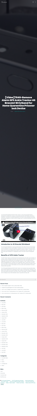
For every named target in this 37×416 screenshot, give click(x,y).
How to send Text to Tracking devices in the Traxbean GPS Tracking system (16, 291)
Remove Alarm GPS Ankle (30, 382)
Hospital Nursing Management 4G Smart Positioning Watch (12, 287)
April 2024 (4, 325)
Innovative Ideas (5, 357)
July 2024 (3, 319)
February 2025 (4, 310)
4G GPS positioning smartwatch (18, 380)
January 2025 (4, 312)
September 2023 (5, 338)
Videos (3, 365)
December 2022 (5, 342)
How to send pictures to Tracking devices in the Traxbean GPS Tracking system (16, 293)
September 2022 (5, 346)
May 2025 (3, 304)
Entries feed (2, 373)
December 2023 (5, 333)
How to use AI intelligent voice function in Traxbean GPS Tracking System (15, 289)
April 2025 (3, 306)
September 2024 (5, 316)
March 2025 (4, 308)
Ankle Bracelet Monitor (29, 380)
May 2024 (3, 323)
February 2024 (4, 329)
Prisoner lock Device (20, 382)
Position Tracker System (10, 382)
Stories (3, 361)
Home (12, 111)
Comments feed (3, 375)
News (3, 359)
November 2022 (5, 344)
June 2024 (4, 321)
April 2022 (3, 352)
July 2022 (3, 348)
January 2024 (4, 331)
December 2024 (5, 314)
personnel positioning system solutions (17, 381)
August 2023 (4, 340)
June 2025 (4, 302)
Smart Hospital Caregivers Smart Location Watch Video (12, 285)
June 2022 (4, 350)
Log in (1, 371)
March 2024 (4, 327)
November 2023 (5, 335)
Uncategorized (4, 363)
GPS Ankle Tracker (5, 381)
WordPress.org (3, 376)
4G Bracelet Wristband (6, 380)
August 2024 (4, 317)
